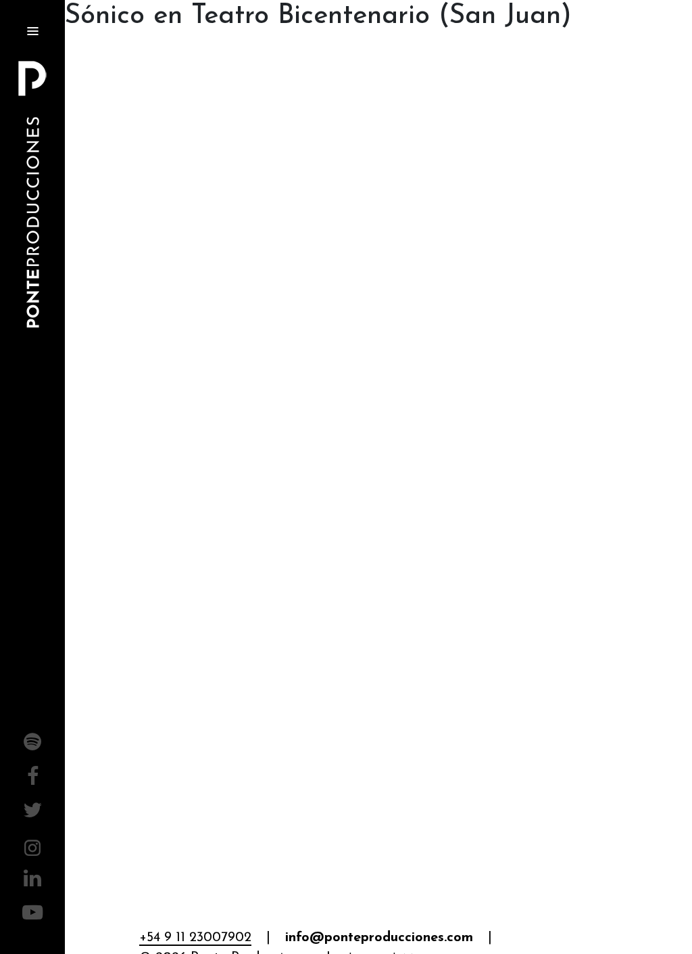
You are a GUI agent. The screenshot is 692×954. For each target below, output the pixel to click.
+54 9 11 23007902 (195, 938)
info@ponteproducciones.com (379, 938)
